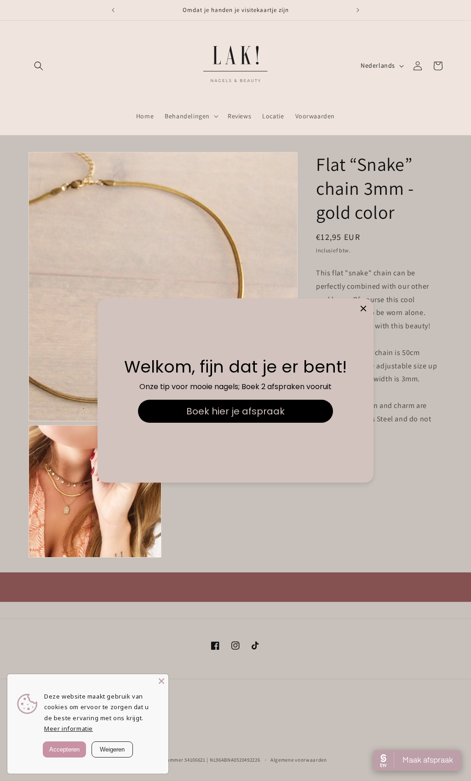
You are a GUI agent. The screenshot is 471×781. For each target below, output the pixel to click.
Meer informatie (68, 728)
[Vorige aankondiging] (113, 10)
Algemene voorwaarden (298, 760)
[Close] (161, 681)
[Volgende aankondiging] (358, 10)
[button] (39, 66)
